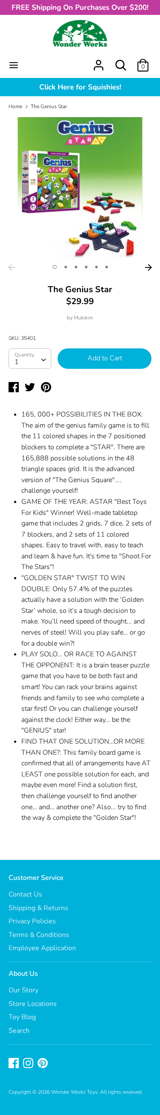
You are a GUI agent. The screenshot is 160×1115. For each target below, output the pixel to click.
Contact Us (25, 894)
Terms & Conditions (39, 935)
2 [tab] (65, 267)
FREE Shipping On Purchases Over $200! (80, 7)
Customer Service (36, 877)
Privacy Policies (32, 921)
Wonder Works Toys (74, 1092)
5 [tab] (96, 267)
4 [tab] (86, 267)
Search (19, 1030)
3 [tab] (76, 267)
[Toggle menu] (14, 65)
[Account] (98, 61)
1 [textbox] (17, 362)
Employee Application (42, 948)
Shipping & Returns (38, 908)
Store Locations (33, 1004)
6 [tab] (106, 267)
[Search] (120, 61)
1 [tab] (54, 267)
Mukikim (83, 317)
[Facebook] (14, 1064)
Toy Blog (22, 1017)
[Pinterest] (43, 1064)
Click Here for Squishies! (80, 87)
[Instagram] (29, 1064)
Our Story (23, 990)
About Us (23, 973)
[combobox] (30, 358)
